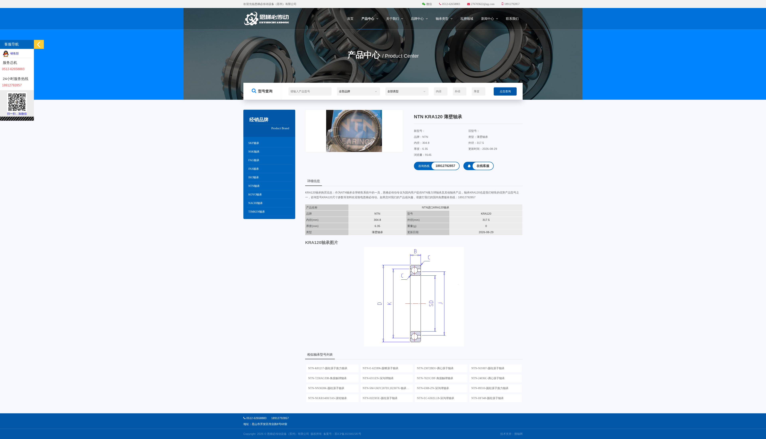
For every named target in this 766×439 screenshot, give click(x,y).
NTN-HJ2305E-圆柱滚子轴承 (380, 398)
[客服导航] (39, 44)
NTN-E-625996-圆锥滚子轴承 (380, 368)
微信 (429, 4)
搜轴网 (518, 433)
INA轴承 (253, 168)
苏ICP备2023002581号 (348, 433)
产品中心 (367, 18)
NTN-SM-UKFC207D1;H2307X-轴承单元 (387, 388)
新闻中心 (487, 18)
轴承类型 (442, 18)
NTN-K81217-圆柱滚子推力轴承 (327, 368)
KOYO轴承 (255, 194)
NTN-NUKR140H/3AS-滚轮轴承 (327, 398)
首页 (350, 18)
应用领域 (466, 18)
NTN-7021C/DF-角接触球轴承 (435, 378)
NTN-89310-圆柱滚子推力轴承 (489, 388)
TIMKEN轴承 (256, 211)
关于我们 (392, 18)
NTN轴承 (254, 185)
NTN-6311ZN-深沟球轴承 (378, 378)
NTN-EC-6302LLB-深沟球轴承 (435, 398)
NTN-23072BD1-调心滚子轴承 (435, 368)
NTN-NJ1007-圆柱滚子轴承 (487, 368)
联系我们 (512, 18)
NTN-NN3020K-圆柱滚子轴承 (326, 388)
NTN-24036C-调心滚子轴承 (488, 378)
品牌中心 (417, 18)
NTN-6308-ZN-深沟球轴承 (433, 388)
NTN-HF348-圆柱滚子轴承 (487, 398)
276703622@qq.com (483, 4)
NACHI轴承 (255, 203)
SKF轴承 (253, 143)
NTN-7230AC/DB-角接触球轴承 (327, 378)
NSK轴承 (254, 151)
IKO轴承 (253, 177)
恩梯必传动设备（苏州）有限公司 (288, 433)
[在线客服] (480, 169)
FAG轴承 (253, 160)
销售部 (14, 53)
